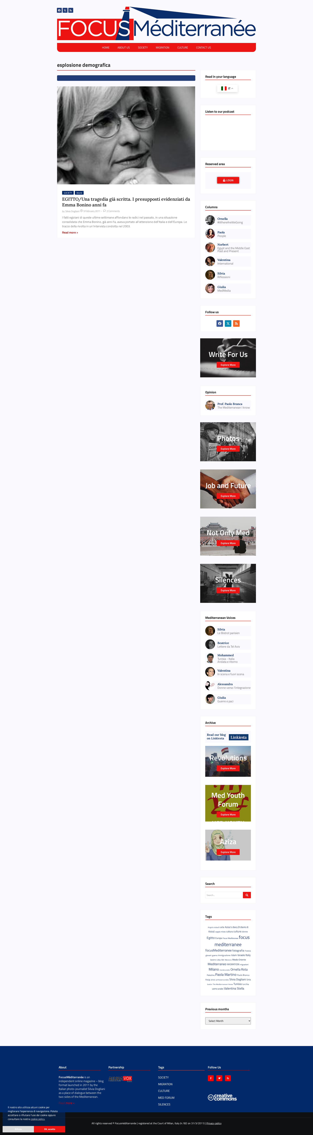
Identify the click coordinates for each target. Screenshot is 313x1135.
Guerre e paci (225, 701)
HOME (105, 47)
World (79, 192)
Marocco (228, 959)
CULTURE (182, 47)
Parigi (207, 979)
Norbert (222, 244)
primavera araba (222, 979)
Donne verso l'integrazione (234, 687)
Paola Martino (226, 974)
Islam (234, 955)
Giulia (221, 287)
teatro (209, 984)
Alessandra (225, 684)
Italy (248, 955)
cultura (229, 931)
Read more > (67, 1103)
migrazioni (244, 964)
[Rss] (70, 10)
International (225, 263)
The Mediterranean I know (233, 407)
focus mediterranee (232, 941)
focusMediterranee (218, 950)
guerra (214, 955)
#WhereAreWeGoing (230, 222)
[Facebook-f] (211, 1078)
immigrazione (224, 955)
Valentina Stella (234, 988)
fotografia (238, 950)
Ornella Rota (239, 969)
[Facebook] (59, 10)
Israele (241, 955)
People (221, 235)
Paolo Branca (243, 975)
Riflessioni (223, 277)
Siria (248, 979)
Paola (221, 232)
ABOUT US (124, 47)
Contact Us (203, 47)
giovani (208, 955)
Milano (214, 969)
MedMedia (224, 290)
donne (245, 931)
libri (222, 959)
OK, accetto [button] (49, 1129)
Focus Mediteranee (230, 938)
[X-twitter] (65, 10)
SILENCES (164, 1104)
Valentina (223, 260)
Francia (248, 950)
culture (237, 931)
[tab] (228, 180)
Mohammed (225, 655)
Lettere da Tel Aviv (228, 646)
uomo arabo (217, 988)
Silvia (221, 273)
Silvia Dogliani (237, 979)
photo (213, 979)
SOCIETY (143, 47)
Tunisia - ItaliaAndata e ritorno (227, 660)
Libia (219, 959)
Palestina (211, 975)
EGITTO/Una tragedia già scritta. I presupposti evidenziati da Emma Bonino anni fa (126, 202)
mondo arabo (225, 970)
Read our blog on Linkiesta (216, 736)
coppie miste (220, 931)
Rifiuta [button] (18, 1129)
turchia (245, 984)
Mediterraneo (217, 963)
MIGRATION (162, 47)
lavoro (213, 959)
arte (222, 927)
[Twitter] (219, 1078)
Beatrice (223, 643)
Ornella (222, 219)
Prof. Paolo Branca (229, 404)
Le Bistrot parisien (228, 633)
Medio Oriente (239, 959)
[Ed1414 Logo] (156, 23)
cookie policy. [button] (38, 1119)
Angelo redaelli (214, 927)
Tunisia (237, 984)
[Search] (247, 895)
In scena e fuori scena (230, 674)
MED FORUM (166, 1097)
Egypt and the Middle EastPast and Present (233, 250)
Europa (218, 938)
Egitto (211, 937)
